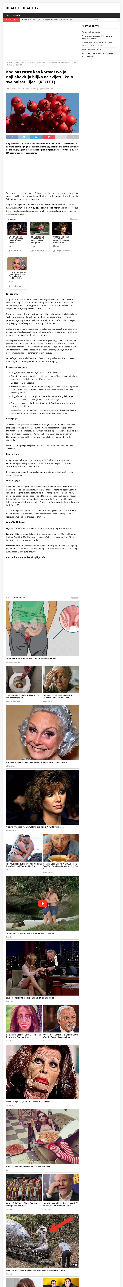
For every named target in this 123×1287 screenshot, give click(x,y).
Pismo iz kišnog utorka (91, 32)
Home (7, 15)
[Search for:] (105, 19)
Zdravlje (16, 15)
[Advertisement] (42, 42)
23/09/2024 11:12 (15, 89)
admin (27, 89)
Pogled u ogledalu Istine (91, 49)
